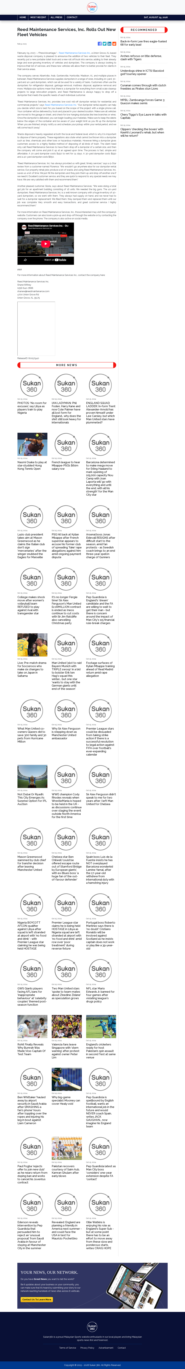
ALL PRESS (56, 17)
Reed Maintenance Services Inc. (74, 53)
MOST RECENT (38, 17)
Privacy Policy (87, 1348)
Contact (122, 1348)
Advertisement (106, 1348)
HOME (23, 17)
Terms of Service (67, 1348)
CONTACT (72, 17)
